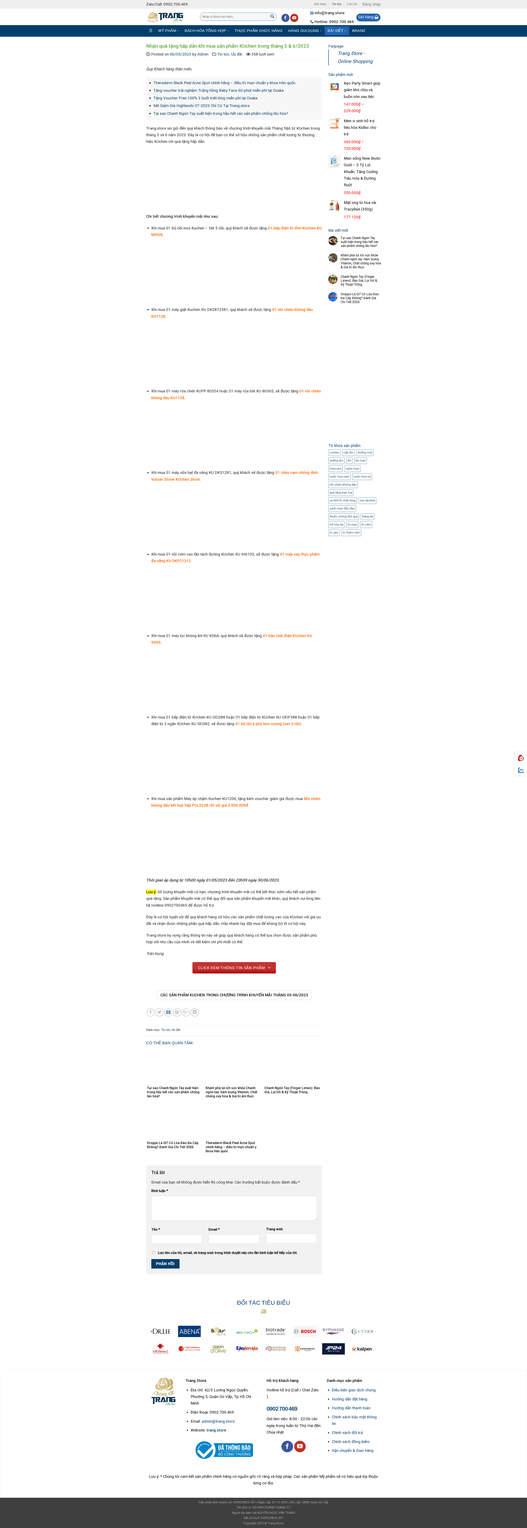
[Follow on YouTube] (294, 18)
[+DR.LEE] (160, 1331)
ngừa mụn (352, 468)
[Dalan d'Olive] (218, 1349)
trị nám (366, 524)
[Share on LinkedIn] (195, 1012)
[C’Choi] (362, 1331)
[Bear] (218, 1331)
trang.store (216, 1430)
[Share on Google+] (186, 1012)
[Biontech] (247, 1331)
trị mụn (352, 524)
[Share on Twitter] (159, 1012)
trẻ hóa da (336, 524)
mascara (336, 468)
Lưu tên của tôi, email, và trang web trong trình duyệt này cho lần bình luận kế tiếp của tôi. (227, 1253)
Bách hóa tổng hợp (205, 31)
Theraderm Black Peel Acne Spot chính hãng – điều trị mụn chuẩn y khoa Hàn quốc (224, 82)
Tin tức (337, 4)
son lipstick (367, 500)
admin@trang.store (218, 1421)
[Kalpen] (362, 1349)
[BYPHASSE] (333, 1331)
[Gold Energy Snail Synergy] (275, 1349)
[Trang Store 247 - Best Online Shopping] (167, 17)
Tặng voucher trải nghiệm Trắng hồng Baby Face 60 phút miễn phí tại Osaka (218, 90)
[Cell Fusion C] (160, 1349)
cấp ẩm (348, 452)
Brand (358, 31)
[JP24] (333, 1349)
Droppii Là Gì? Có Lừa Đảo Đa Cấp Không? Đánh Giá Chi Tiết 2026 (360, 298)
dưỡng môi (365, 452)
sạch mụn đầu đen (342, 508)
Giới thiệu (320, 4)
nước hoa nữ (362, 476)
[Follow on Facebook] (285, 18)
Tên (155, 1229)
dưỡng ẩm (336, 460)
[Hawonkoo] (304, 1349)
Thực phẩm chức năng (258, 31)
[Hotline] (521, 758)
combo (334, 452)
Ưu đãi (236, 54)
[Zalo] (521, 770)
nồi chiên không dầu (343, 484)
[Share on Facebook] (151, 1012)
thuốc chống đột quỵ (344, 516)
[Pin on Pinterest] (177, 1012)
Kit (349, 460)
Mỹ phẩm (167, 31)
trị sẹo (334, 532)
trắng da (367, 516)
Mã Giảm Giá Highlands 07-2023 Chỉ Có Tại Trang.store (201, 105)
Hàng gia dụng (303, 31)
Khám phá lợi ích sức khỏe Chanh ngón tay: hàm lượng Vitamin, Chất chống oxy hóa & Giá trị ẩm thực (361, 261)
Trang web (274, 1229)
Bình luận (159, 1190)
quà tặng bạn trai (341, 492)
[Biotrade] (275, 1331)
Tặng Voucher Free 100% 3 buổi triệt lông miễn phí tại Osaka (205, 98)
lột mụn (360, 460)
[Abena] (189, 1331)
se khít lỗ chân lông (343, 500)
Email (214, 1229)
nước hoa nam (339, 476)
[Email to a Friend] (168, 1012)
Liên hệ (352, 4)
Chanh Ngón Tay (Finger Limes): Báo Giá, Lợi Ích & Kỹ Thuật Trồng (359, 280)
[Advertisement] (354, 375)
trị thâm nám (351, 532)
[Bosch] (304, 1331)
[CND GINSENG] (189, 1349)
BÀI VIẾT (335, 31)
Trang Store (276, 1523)
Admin (202, 54)
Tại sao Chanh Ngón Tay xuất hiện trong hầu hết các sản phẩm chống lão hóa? (220, 113)
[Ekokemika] (247, 1349)
